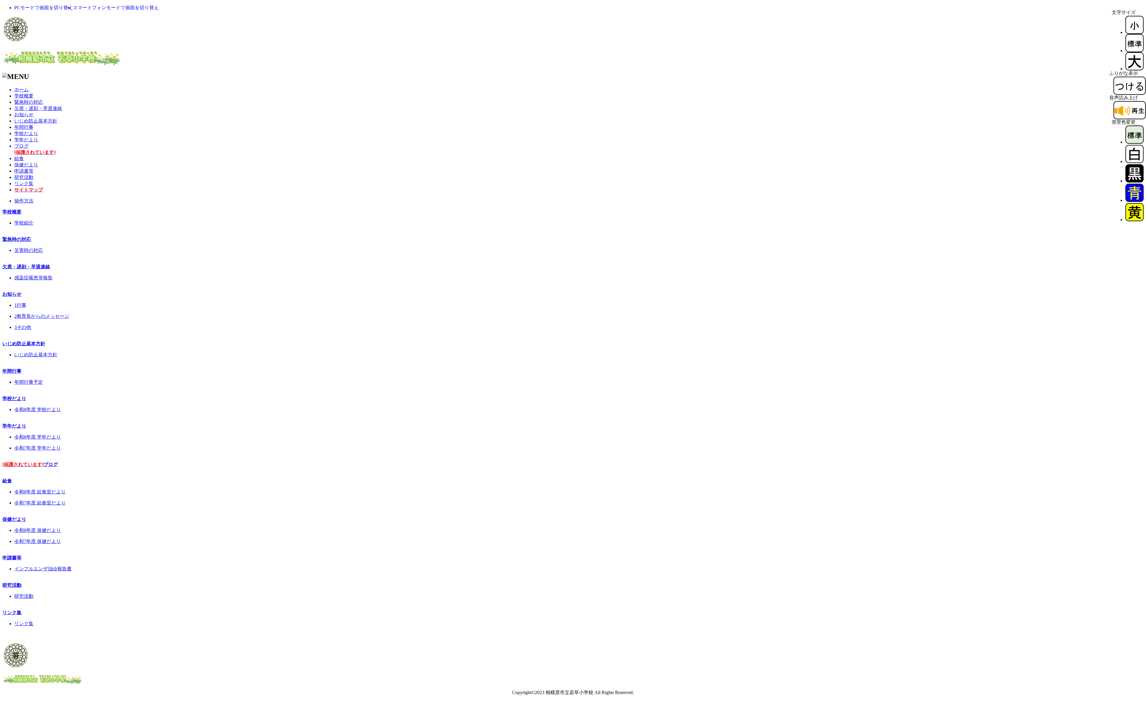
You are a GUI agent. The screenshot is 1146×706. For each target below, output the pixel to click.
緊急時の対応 (28, 102)
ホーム (21, 89)
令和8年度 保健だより (37, 530)
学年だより (26, 139)
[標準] (1134, 50)
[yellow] (1134, 219)
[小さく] (1134, 32)
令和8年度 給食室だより (40, 491)
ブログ (30, 464)
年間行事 (23, 127)
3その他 (22, 327)
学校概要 (23, 95)
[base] (1134, 142)
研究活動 (23, 177)
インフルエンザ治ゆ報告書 (43, 568)
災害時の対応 (28, 250)
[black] (1134, 180)
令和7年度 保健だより (37, 541)
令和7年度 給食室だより (40, 502)
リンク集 (23, 183)
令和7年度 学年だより (37, 447)
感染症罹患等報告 (33, 277)
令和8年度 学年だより (37, 436)
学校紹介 (23, 222)
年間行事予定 (28, 382)
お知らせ (23, 114)
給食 (19, 158)
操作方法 (23, 200)
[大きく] (1134, 68)
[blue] (1134, 200)
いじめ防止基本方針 (35, 120)
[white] (1134, 161)
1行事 (20, 305)
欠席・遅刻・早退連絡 (38, 108)
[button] (43, 7)
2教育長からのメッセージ (41, 316)
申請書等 (23, 171)
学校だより (26, 133)
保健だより (26, 164)
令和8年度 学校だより (37, 409)
